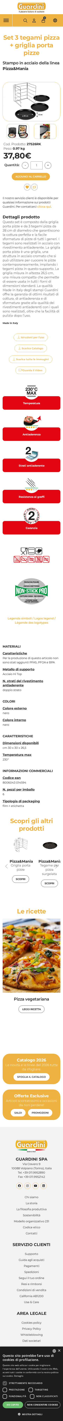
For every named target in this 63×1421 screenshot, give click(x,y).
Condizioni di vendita (31, 1290)
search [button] (25, 20)
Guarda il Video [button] (32, 370)
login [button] (34, 20)
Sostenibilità (31, 1215)
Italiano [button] (55, 20)
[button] (43, 19)
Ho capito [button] (13, 1404)
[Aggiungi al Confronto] (34, 187)
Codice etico (31, 1227)
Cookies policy (31, 1322)
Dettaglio (18, 1375)
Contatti (31, 1233)
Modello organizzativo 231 (31, 1221)
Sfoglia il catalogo (31, 1077)
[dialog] (31, 1384)
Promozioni (40, 1112)
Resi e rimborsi (31, 1284)
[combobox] (54, 1351)
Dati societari (31, 1340)
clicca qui (44, 206)
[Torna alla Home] (31, 7)
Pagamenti (31, 1266)
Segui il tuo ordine (31, 1278)
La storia (31, 1203)
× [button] (59, 1350)
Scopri (20, 879)
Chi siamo (31, 1197)
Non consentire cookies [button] (42, 1404)
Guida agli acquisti (31, 1260)
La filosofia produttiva (31, 1209)
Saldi (18, 1112)
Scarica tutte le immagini (32, 359)
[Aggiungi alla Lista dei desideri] (27, 187)
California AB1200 (32, 1296)
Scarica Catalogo (32, 348)
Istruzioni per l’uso (32, 337)
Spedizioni (31, 1272)
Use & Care (31, 1302)
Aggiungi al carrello (30, 176)
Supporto (31, 1254)
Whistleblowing (31, 1334)
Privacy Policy (31, 1328)
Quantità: (11, 165)
